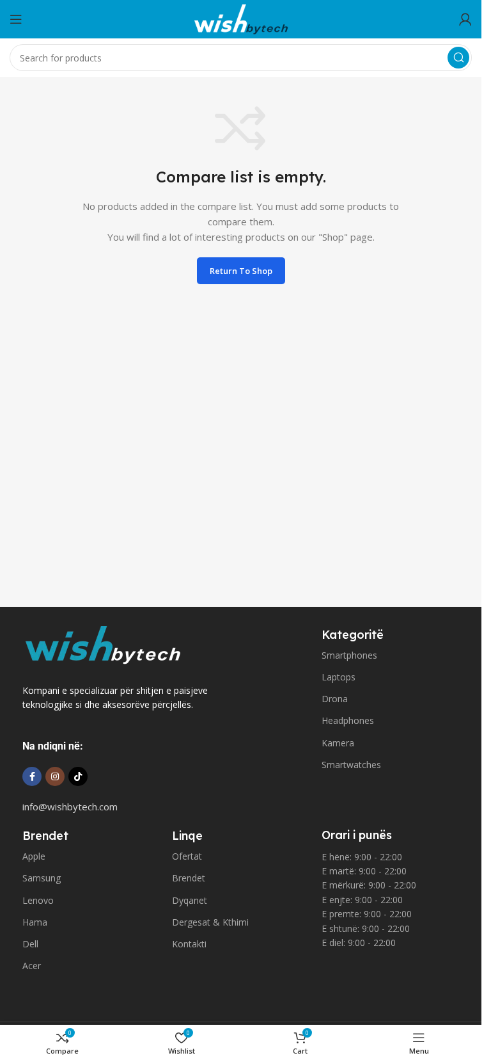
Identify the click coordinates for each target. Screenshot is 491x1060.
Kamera (338, 743)
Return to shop (241, 271)
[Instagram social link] (55, 776)
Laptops (338, 677)
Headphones (348, 720)
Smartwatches (351, 765)
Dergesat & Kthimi (210, 922)
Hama (34, 922)
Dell (30, 944)
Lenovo (38, 900)
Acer (31, 966)
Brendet (188, 878)
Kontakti (189, 944)
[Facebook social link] (32, 776)
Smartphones (349, 655)
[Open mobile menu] (16, 19)
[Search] (458, 57)
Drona (335, 699)
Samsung (41, 878)
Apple (33, 856)
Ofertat (187, 856)
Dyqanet (189, 900)
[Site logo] (241, 18)
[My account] (465, 19)
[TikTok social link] (78, 776)
